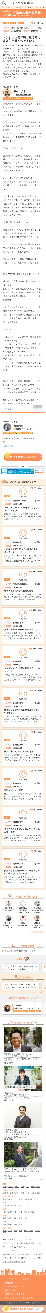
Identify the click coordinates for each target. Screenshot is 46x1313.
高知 (20, 1224)
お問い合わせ (11, 1290)
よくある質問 (37, 1254)
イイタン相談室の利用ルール (14, 1262)
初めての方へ (8, 1239)
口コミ (5, 1251)
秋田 (27, 1193)
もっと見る (38, 931)
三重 (20, 1206)
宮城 (22, 1193)
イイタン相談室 (20, 1258)
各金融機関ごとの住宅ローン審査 (20, 951)
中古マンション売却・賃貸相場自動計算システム (22, 1243)
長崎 (15, 1231)
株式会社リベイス (24, 429)
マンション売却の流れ (21, 1254)
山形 (33, 1193)
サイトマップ (11, 1297)
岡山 (15, 1218)
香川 (10, 1224)
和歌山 (32, 1212)
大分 (26, 1231)
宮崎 (31, 1231)
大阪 (15, 1212)
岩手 (17, 1193)
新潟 (5, 1199)
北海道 (5, 1193)
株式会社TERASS (23, 95)
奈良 (26, 1212)
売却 (29, 8)
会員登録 (6, 1254)
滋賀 (5, 1212)
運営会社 (26, 1279)
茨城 (27, 1187)
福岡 (5, 1231)
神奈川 (10, 1187)
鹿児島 (37, 1231)
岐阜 (5, 1206)
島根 (10, 1218)
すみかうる (7, 1258)
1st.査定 (14, 1251)
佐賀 (10, 1231)
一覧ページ (19, 8)
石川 (15, 1199)
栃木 (33, 1187)
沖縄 (5, 1233)
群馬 (38, 1187)
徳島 (5, 1224)
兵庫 (20, 1212)
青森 (11, 1193)
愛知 (15, 1206)
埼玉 (17, 1187)
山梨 (26, 1199)
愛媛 (15, 1224)
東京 (5, 1187)
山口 (26, 1218)
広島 (20, 1218)
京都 (10, 1212)
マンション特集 (35, 1258)
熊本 (20, 1231)
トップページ (6, 8)
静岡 (10, 1206)
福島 (38, 1193)
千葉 (22, 1187)
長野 (31, 1199)
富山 (10, 1199)
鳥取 (5, 1218)
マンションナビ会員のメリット (15, 1247)
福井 (20, 1199)
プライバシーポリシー (15, 1286)
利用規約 (9, 1283)
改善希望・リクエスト (15, 1294)
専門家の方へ (28, 1297)
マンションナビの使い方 (25, 1239)
